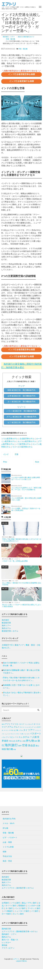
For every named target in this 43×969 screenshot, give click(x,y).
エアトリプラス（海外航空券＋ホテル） (18, 888)
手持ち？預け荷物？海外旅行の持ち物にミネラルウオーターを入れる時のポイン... (21, 679)
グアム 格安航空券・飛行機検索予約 (21, 417)
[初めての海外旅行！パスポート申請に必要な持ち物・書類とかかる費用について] (2, 664)
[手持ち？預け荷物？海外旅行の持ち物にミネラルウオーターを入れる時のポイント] (2, 679)
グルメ (16, 727)
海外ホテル (6, 628)
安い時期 (22, 741)
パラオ (4, 737)
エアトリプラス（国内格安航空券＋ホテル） (20, 931)
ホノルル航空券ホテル (27, 441)
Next (37, 462)
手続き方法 (7, 856)
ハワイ (17, 734)
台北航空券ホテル (27, 439)
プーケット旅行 (33, 908)
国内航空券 (6, 929)
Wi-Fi (3, 724)
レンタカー (6, 942)
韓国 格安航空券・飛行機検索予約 (21, 390)
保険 (4, 852)
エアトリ (16, 959)
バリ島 (21, 734)
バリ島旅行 (8, 911)
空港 (16, 454)
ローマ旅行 (6, 914)
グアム (10, 727)
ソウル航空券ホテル (9, 439)
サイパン (22, 727)
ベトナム (18, 737)
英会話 (31, 745)
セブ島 (16, 730)
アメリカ (14, 724)
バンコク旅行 (20, 908)
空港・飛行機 (22, 49)
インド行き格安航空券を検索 (21, 74)
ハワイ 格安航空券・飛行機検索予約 (21, 411)
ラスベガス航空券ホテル (22, 447)
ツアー (31, 730)
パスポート (35, 733)
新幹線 (4, 945)
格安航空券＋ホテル (10, 631)
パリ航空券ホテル (23, 444)
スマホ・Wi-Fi (8, 823)
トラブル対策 (8, 847)
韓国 (4, 749)
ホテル (26, 737)
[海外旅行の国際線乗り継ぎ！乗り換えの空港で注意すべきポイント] (2, 671)
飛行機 (9, 749)
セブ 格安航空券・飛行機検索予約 (21, 422)
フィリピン (10, 737)
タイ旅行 (9, 908)
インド (6, 454)
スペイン (6, 730)
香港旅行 (22, 906)
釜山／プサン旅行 (29, 903)
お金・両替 (7, 842)
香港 (14, 749)
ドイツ (37, 730)
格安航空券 (6, 623)
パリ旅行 (34, 911)
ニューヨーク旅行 (22, 911)
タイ (25, 730)
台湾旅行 (5, 903)
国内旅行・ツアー (9, 934)
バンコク (26, 734)
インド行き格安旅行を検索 (21, 81)
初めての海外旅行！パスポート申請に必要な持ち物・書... (21, 664)
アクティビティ (8, 948)
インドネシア (29, 724)
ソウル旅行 (15, 903)
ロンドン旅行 (18, 914)
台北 (13, 741)
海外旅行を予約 (9, 819)
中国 (10, 741)
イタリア (21, 724)
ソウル (21, 730)
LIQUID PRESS (21, 961)
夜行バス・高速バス (10, 940)
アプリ (7, 724)
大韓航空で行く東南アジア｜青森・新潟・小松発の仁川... (21, 646)
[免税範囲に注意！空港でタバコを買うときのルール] (2, 686)
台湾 (17, 741)
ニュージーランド (10, 734)
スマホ (11, 730)
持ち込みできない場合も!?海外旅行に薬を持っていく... (22, 694)
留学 (20, 746)
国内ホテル (6, 937)
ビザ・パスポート (10, 837)
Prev (5, 462)
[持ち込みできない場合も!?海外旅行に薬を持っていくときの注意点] (2, 694)
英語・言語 (7, 861)
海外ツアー (6, 625)
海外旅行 (5, 620)
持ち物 (30, 740)
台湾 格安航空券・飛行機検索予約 (21, 396)
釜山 (37, 746)
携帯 (35, 741)
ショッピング (29, 727)
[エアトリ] (9, 3)
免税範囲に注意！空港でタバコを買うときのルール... (21, 686)
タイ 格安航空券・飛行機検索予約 (21, 402)
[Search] (38, 710)
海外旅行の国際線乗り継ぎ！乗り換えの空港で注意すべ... (21, 671)
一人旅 (33, 737)
